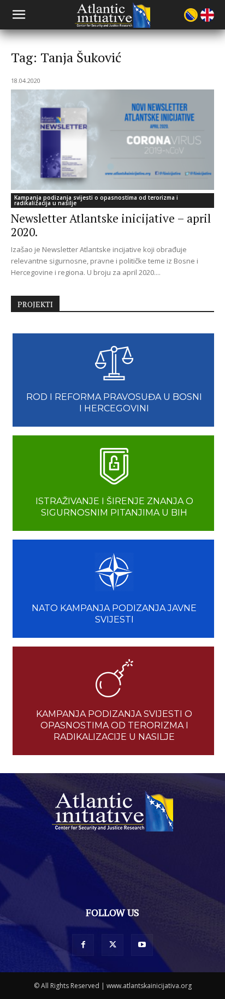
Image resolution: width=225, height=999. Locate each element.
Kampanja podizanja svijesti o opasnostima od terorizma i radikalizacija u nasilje (96, 200)
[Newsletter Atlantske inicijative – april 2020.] (112, 139)
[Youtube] (142, 945)
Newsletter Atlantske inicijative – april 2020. (111, 225)
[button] (18, 14)
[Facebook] (83, 945)
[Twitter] (112, 945)
